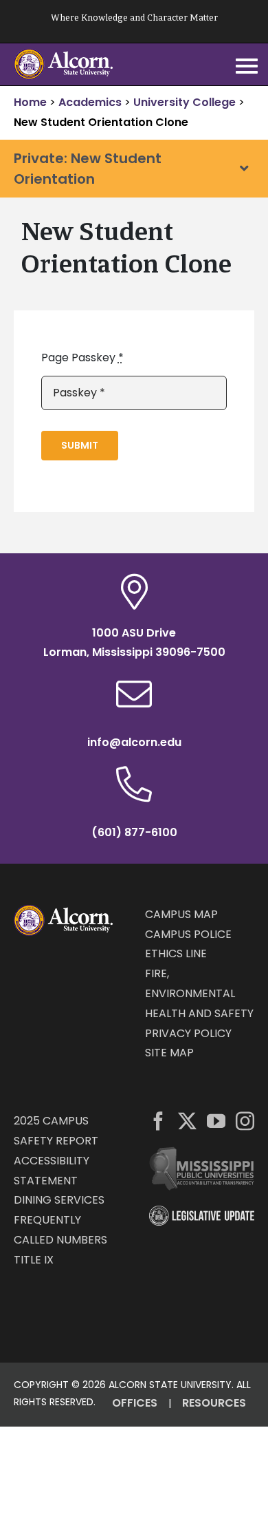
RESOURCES (214, 1403)
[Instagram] (245, 1120)
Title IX (34, 1260)
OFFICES (134, 1403)
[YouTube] (216, 1120)
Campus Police (188, 934)
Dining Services (59, 1200)
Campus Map (181, 914)
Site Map (169, 1052)
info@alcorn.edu (134, 742)
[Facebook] (158, 1120)
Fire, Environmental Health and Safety (199, 993)
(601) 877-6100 (134, 832)
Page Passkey (82, 357)
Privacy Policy (188, 1033)
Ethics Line (176, 953)
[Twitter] (187, 1120)
